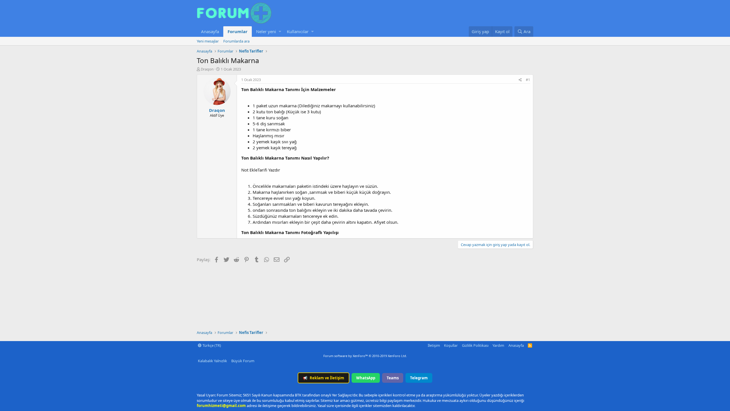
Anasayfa (210, 31)
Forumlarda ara (236, 41)
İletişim (434, 345)
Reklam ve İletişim (323, 377)
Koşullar (451, 345)
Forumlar (238, 31)
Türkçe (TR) (211, 345)
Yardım (498, 345)
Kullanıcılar (298, 31)
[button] (280, 31)
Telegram (419, 377)
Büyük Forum (242, 360)
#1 (528, 79)
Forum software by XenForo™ (365, 356)
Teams (393, 377)
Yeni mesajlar (208, 41)
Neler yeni (266, 31)
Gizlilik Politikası (475, 345)
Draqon (207, 69)
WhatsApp (365, 377)
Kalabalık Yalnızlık (212, 360)
